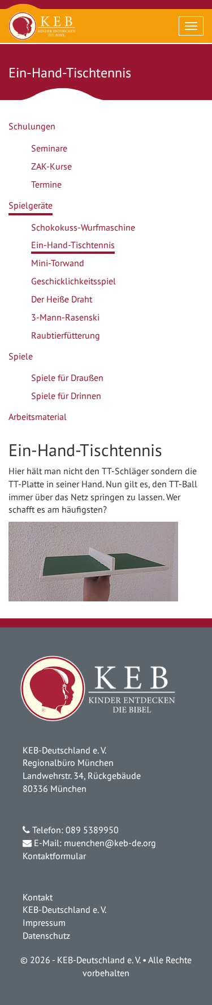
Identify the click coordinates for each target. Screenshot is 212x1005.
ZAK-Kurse (51, 166)
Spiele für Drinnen (66, 395)
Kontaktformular (54, 855)
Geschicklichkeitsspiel (73, 281)
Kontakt (38, 897)
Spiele (20, 356)
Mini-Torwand (57, 262)
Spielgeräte (30, 205)
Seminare (49, 148)
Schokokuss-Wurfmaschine (83, 227)
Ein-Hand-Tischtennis (73, 244)
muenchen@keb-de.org (110, 842)
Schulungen (31, 126)
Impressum (44, 922)
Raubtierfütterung (65, 335)
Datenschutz (46, 935)
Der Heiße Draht (61, 299)
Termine (46, 184)
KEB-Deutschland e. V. (64, 909)
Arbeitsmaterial (37, 416)
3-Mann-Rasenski (65, 317)
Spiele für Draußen (67, 377)
